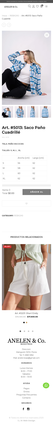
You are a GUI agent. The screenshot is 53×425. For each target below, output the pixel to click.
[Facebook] (23, 409)
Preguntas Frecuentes (26, 395)
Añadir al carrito (36, 193)
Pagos (26, 388)
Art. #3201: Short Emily (26, 313)
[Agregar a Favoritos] (26, 203)
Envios (26, 391)
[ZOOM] (46, 35)
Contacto (26, 398)
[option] (26, 284)
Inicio (4, 15)
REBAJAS (14, 15)
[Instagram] (28, 409)
